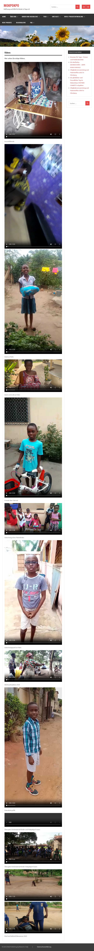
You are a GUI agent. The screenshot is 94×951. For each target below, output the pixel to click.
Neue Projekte (7, 23)
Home (4, 17)
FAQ (31, 23)
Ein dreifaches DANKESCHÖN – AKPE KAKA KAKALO (77, 64)
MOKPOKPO (11, 5)
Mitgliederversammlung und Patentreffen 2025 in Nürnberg (79, 72)
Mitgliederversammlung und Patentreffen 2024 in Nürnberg (79, 90)
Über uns (13, 17)
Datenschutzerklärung (44, 947)
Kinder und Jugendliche (30, 17)
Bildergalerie (21, 23)
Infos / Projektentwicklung (73, 17)
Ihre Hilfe (55, 17)
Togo (45, 17)
